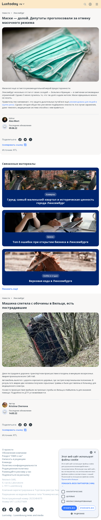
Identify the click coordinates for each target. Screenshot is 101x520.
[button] (79, 484)
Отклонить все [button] (87, 508)
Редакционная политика (15, 469)
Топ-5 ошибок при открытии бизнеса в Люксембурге (50, 242)
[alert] (78, 483)
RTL (15, 150)
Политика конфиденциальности (19, 465)
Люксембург (19, 13)
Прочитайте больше (70, 479)
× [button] (95, 452)
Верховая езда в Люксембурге (50, 281)
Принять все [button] (69, 508)
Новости (6, 13)
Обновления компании (14, 453)
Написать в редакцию (14, 459)
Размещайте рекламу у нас (16, 472)
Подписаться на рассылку (15, 475)
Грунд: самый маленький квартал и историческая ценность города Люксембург (50, 201)
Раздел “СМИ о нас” (12, 456)
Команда (6, 462)
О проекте (7, 450)
